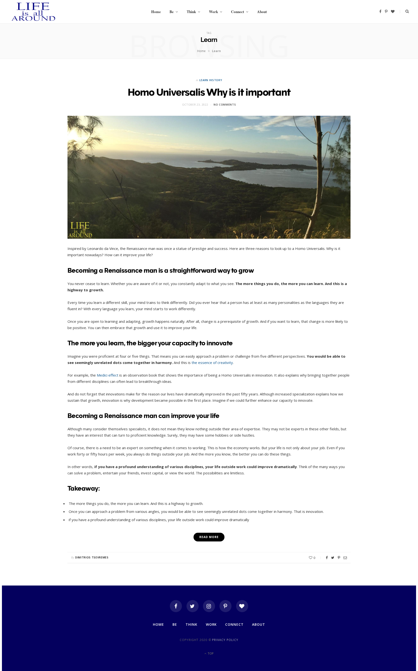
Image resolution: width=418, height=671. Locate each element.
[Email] (345, 557)
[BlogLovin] (242, 606)
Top (210, 653)
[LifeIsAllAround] (33, 12)
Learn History (210, 80)
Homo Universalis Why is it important (209, 92)
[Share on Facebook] (327, 557)
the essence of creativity (212, 362)
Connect (237, 11)
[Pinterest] (339, 557)
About (262, 11)
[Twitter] (193, 606)
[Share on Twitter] (332, 557)
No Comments (225, 104)
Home (156, 11)
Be (172, 11)
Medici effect (107, 375)
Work (213, 11)
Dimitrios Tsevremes (92, 557)
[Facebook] (176, 606)
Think (191, 11)
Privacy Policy (225, 640)
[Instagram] (209, 606)
